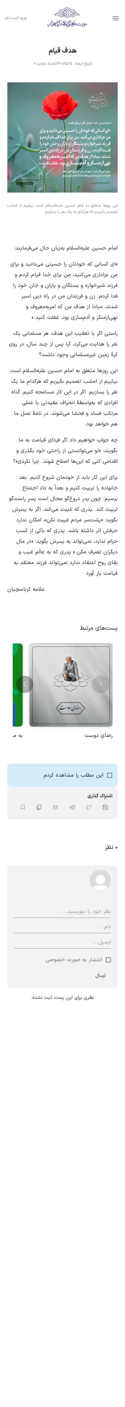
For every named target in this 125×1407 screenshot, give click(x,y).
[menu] (116, 18)
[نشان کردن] (22, 807)
